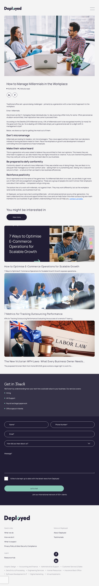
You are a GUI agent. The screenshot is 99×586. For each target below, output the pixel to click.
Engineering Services (36, 570)
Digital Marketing (36, 574)
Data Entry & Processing (15, 570)
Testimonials (59, 537)
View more (17, 217)
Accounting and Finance (28, 566)
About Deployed (60, 533)
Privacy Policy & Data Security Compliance (20, 546)
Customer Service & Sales (72, 566)
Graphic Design (10, 566)
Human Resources (54, 570)
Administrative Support (50, 566)
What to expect (10, 541)
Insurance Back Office (73, 570)
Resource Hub (9, 557)
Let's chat (34, 488)
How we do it (9, 537)
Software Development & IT (16, 574)
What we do (9, 533)
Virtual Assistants (53, 574)
